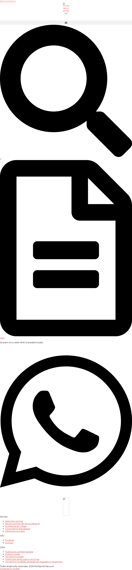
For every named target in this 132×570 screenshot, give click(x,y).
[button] (66, 23)
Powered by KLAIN (9, 569)
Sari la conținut (8, 1)
